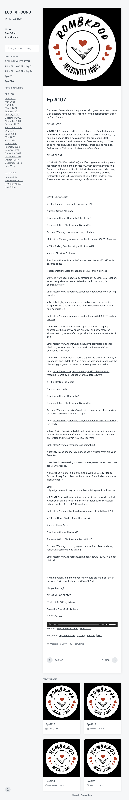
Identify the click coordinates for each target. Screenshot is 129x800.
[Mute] (107, 624)
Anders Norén (86, 795)
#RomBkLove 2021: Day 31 (18, 66)
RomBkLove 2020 (14, 180)
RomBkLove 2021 (14, 183)
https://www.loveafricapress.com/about (74, 445)
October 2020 (12, 124)
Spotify (81, 635)
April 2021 (10, 105)
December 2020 (13, 118)
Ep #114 (50, 781)
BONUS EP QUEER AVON (17, 61)
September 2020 (13, 127)
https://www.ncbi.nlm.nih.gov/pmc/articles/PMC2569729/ (83, 511)
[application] (82, 624)
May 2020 (10, 137)
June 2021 (10, 98)
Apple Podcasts (67, 635)
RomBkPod (10, 33)
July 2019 (10, 166)
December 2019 (13, 153)
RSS (99, 635)
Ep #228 (9, 81)
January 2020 (12, 150)
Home (8, 29)
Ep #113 (91, 724)
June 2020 (10, 134)
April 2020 (10, 140)
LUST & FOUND (18, 12)
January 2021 (12, 114)
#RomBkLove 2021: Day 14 (18, 71)
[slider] (112, 624)
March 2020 (11, 143)
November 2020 (13, 121)
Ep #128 (50, 724)
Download (85, 628)
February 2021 (12, 111)
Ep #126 (91, 781)
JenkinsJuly (11, 177)
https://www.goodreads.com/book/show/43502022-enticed (85, 239)
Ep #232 (9, 76)
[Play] (50, 624)
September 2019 (13, 163)
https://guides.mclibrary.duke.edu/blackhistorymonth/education (81, 490)
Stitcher (91, 635)
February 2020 (12, 147)
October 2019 (12, 159)
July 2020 (10, 130)
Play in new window (67, 628)
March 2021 (11, 108)
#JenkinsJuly (11, 37)
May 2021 (10, 102)
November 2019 (13, 156)
